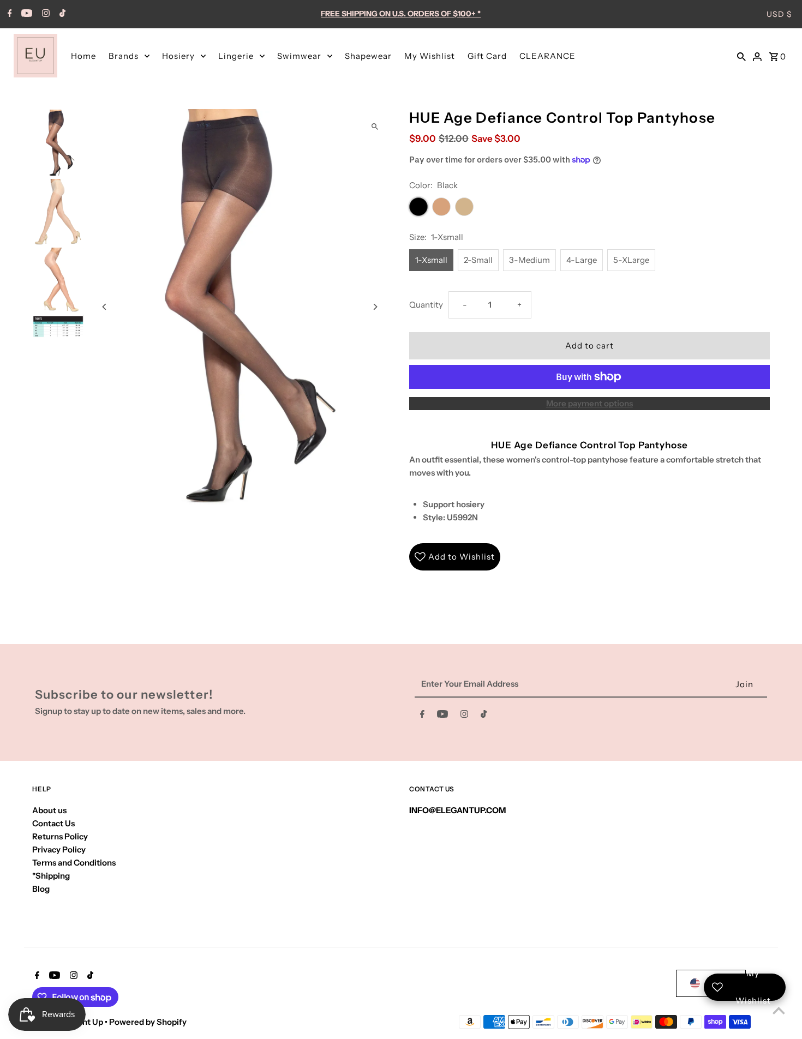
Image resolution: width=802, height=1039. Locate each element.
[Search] (741, 55)
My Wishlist (429, 56)
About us (49, 810)
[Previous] (104, 307)
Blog (41, 889)
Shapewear (368, 56)
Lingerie (236, 56)
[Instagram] (44, 14)
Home (83, 56)
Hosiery (178, 56)
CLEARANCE (547, 56)
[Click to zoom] (375, 127)
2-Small (478, 260)
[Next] (375, 307)
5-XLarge (631, 260)
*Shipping (51, 875)
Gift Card (487, 56)
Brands (124, 56)
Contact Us (53, 823)
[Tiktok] (61, 14)
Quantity (426, 304)
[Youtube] (25, 14)
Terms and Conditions (74, 862)
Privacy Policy (59, 849)
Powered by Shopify (148, 1022)
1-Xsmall (431, 260)
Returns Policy (60, 836)
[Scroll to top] (779, 1010)
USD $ (779, 14)
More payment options (589, 403)
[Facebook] (8, 14)
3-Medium (529, 260)
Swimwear (299, 56)
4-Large (581, 260)
